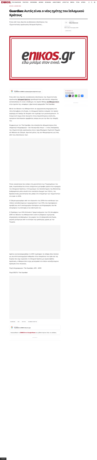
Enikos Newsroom (73, 22)
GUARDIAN (12, 321)
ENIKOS (6, 2)
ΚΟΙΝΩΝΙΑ (48, 2)
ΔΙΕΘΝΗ (41, 2)
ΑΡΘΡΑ (83, 2)
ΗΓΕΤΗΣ (24, 321)
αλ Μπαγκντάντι (53, 102)
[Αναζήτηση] (91, 2)
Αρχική (11, 6)
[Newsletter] (94, 2)
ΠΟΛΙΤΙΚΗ (25, 2)
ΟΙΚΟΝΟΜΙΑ (33, 2)
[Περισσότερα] (89, 2)
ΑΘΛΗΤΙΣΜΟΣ (57, 2)
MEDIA (72, 2)
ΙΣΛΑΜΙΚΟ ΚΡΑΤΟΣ (32, 321)
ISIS (18, 321)
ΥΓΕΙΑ (78, 2)
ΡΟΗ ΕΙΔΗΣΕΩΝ (16, 2)
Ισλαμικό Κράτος (24, 99)
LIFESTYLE (65, 2)
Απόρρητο (3, 458)
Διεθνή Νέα (17, 6)
